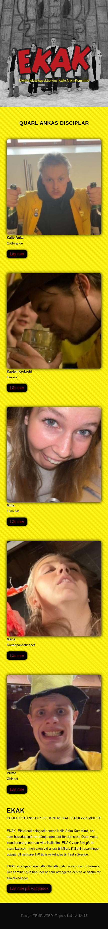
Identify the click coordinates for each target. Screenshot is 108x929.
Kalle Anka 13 (77, 916)
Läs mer (17, 254)
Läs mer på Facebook (29, 888)
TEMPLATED (43, 916)
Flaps (59, 916)
